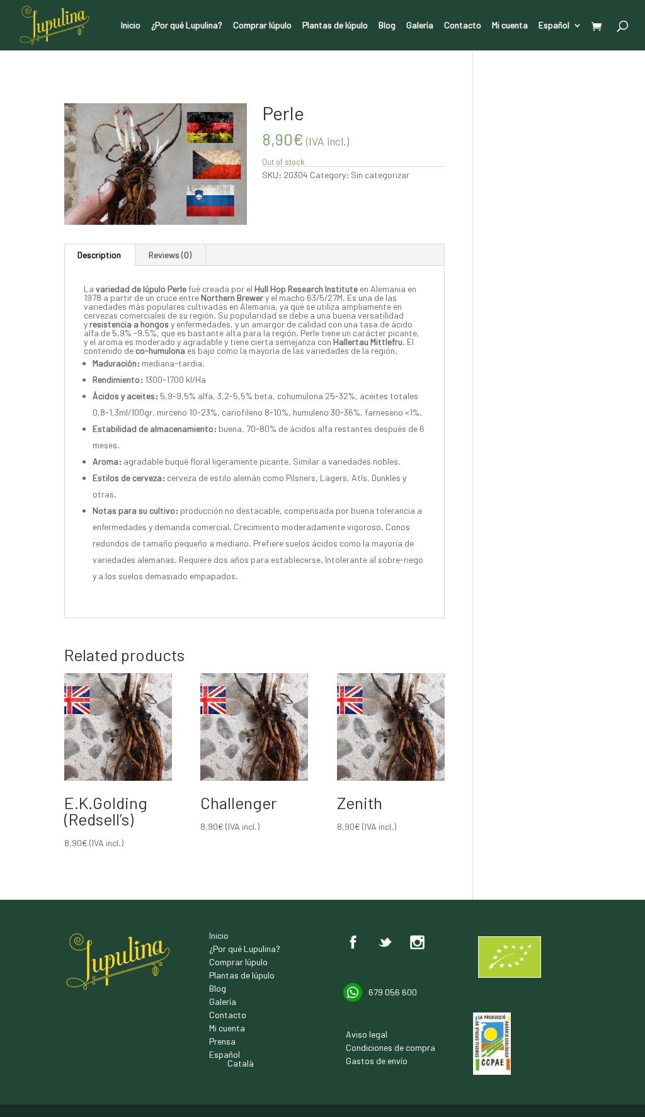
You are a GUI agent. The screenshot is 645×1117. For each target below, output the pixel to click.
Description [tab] (99, 254)
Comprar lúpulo (262, 25)
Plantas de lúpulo (335, 25)
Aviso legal (366, 1034)
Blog (387, 25)
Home (74, 91)
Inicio (130, 25)
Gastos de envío (377, 1060)
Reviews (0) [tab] (170, 254)
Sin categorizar (119, 91)
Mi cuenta (510, 25)
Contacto (462, 25)
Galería (419, 25)
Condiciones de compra (390, 1047)
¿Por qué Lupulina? (186, 25)
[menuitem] (560, 35)
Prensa (222, 1041)
